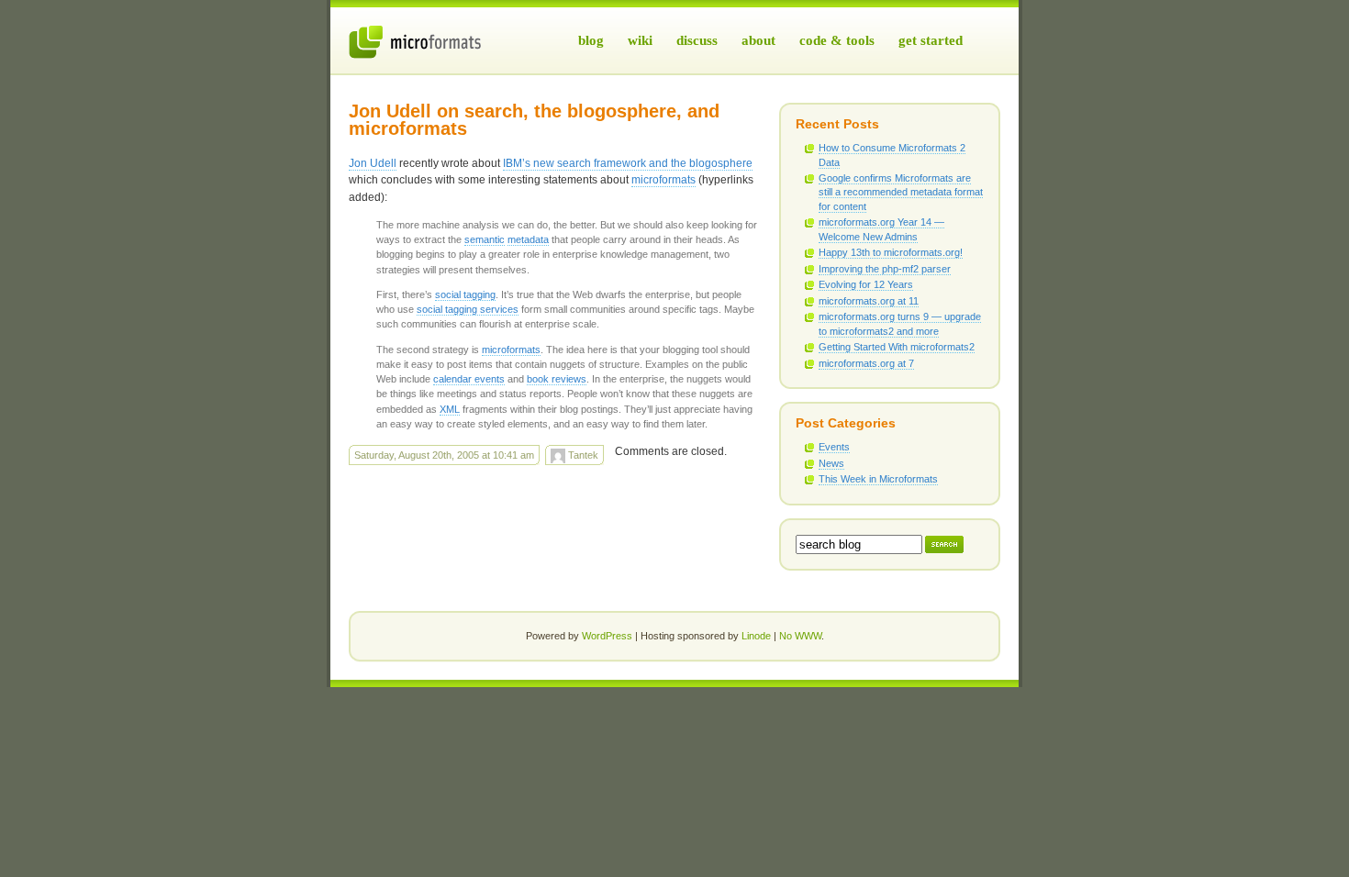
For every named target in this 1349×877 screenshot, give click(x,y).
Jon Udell (372, 163)
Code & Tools (837, 40)
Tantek (581, 455)
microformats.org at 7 (866, 363)
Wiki (640, 40)
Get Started (930, 40)
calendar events (469, 378)
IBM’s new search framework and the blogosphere (628, 163)
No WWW (800, 635)
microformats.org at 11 (869, 300)
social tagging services (467, 309)
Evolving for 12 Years (866, 284)
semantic (484, 239)
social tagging (465, 294)
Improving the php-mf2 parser (885, 268)
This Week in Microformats (878, 478)
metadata (528, 239)
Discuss (697, 40)
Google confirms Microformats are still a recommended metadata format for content (901, 192)
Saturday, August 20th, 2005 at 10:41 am (444, 455)
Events (834, 446)
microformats (663, 179)
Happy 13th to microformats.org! (891, 252)
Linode (756, 635)
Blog (591, 40)
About (758, 40)
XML (450, 409)
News (831, 463)
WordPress (607, 635)
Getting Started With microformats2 (897, 346)
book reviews (556, 378)
